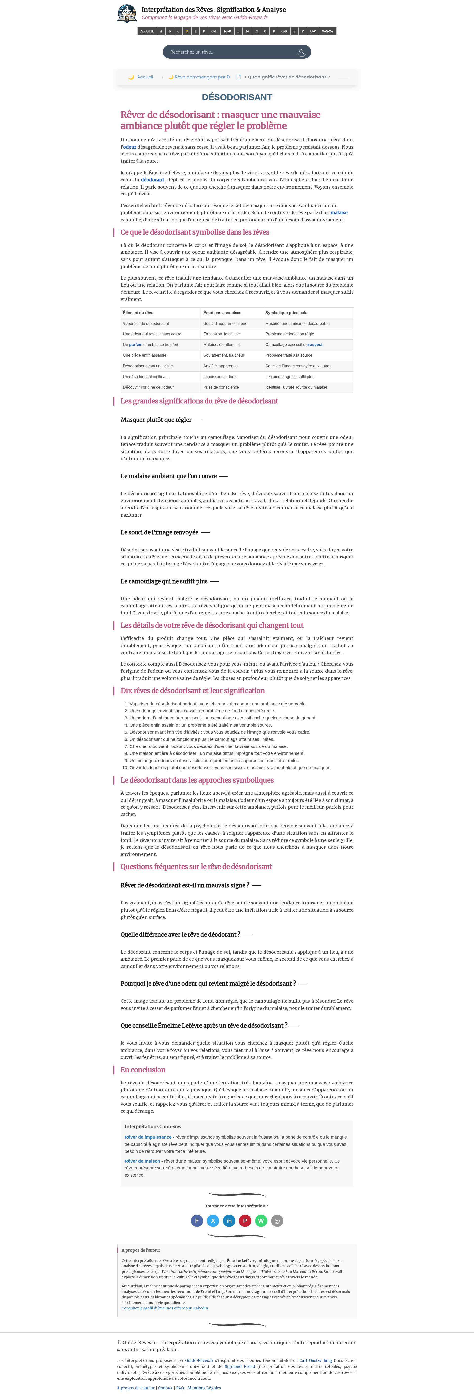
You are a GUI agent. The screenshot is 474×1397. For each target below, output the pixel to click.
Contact (165, 1388)
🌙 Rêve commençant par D (199, 77)
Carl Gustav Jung (315, 1360)
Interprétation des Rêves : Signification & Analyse (214, 10)
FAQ (180, 1388)
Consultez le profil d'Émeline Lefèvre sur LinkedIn (165, 1308)
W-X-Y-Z (328, 31)
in (229, 1220)
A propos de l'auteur (136, 1388)
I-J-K (227, 31)
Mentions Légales (204, 1388)
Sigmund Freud (240, 1366)
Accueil (147, 31)
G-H (214, 31)
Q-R (284, 31)
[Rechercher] (302, 51)
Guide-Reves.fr (199, 1360)
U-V (313, 31)
